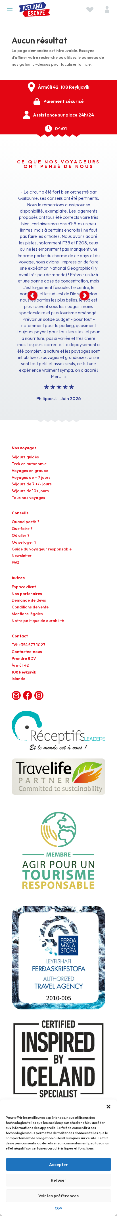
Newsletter (22, 555)
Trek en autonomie (29, 463)
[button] (108, 1106)
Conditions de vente (30, 607)
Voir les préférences (58, 1195)
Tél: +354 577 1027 (28, 644)
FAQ (15, 562)
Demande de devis (29, 600)
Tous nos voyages (28, 497)
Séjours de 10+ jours (30, 490)
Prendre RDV (24, 658)
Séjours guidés (25, 457)
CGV (58, 1208)
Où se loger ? (24, 542)
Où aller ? (21, 535)
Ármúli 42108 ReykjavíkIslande (24, 672)
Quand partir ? (25, 521)
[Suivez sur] (16, 695)
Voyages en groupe (30, 470)
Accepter (58, 1164)
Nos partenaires (27, 593)
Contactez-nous (27, 651)
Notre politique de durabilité (38, 620)
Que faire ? (22, 528)
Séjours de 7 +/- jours (32, 484)
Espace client (24, 586)
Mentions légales (27, 613)
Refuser (58, 1180)
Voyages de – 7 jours (31, 477)
